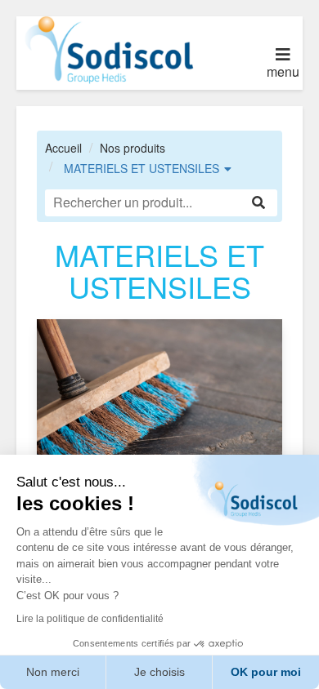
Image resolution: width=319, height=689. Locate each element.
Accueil (63, 148)
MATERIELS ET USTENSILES (141, 168)
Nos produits (132, 148)
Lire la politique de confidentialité (90, 619)
